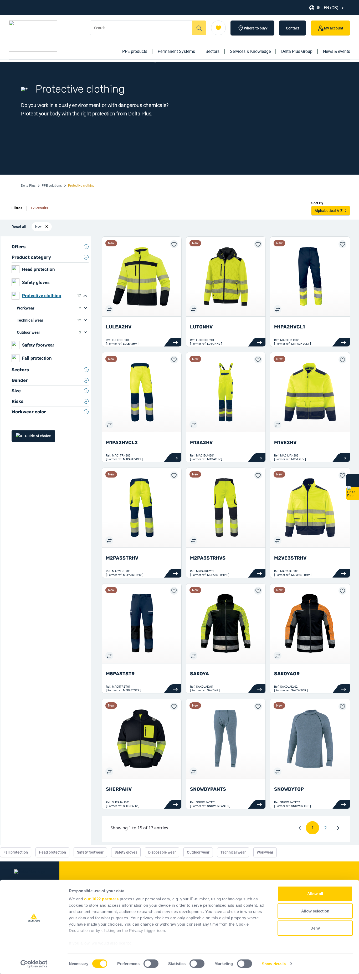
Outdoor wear (49, 332)
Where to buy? (256, 28)
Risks (17, 401)
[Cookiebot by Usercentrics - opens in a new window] (34, 964)
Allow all (315, 893)
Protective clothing (51, 295)
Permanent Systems (176, 51)
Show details (274, 963)
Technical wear (49, 320)
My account (333, 28)
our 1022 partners (101, 899)
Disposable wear (162, 852)
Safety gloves (36, 282)
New (38, 227)
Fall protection (37, 358)
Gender (20, 380)
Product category (31, 257)
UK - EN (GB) (327, 7)
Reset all (19, 227)
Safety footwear (38, 345)
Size (16, 390)
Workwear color (29, 411)
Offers (18, 246)
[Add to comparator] (109, 309)
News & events (336, 51)
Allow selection (315, 911)
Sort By (317, 203)
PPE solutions (52, 185)
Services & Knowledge (250, 51)
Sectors (212, 51)
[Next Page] (338, 827)
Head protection (38, 269)
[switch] (150, 963)
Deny (315, 928)
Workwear (49, 308)
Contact (292, 28)
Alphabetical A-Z (328, 211)
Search (199, 28)
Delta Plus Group (296, 51)
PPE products (134, 51)
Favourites (218, 28)
